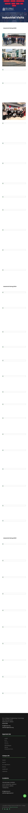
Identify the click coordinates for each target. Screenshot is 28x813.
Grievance (17, 3)
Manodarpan (8, 745)
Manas (6, 747)
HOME (6, 738)
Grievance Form (9, 749)
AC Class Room (6, 764)
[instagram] (9, 809)
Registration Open (7, 3)
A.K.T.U (6, 742)
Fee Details (13, 3)
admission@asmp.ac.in (7, 793)
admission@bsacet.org (8, 727)
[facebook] (2, 809)
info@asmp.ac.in (6, 791)
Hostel (4, 760)
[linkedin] (4, 809)
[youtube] (7, 809)
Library (4, 767)
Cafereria (4, 771)
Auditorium (5, 769)
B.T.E (6, 740)
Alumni (22, 3)
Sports (4, 762)
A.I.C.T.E (6, 743)
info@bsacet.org (6, 725)
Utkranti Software (13, 807)
